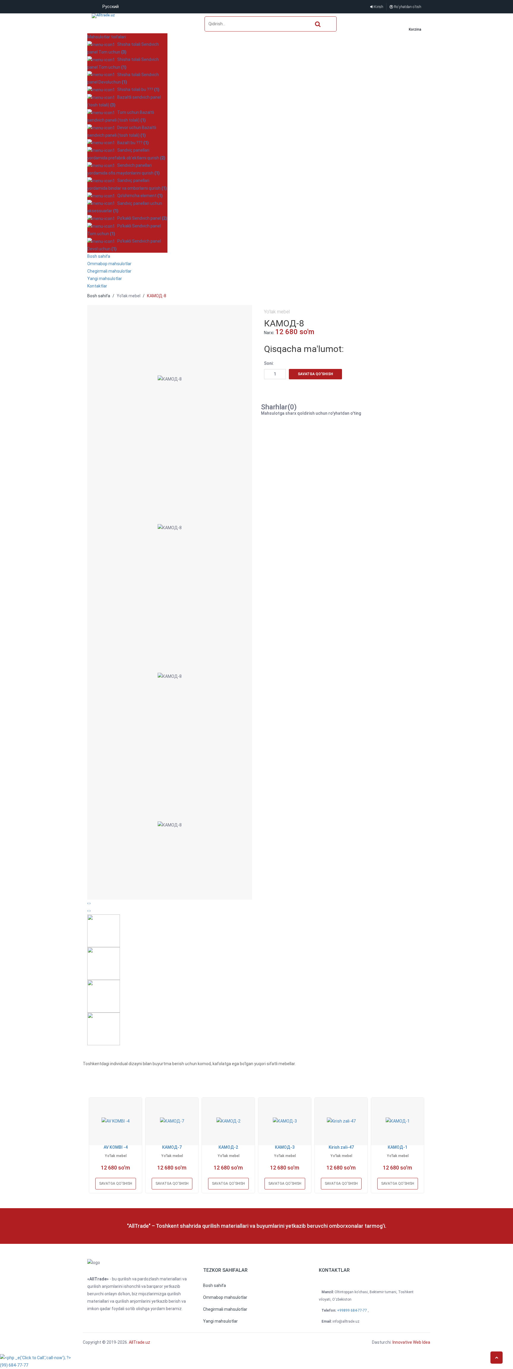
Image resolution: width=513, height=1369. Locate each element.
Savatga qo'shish (315, 374)
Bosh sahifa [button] (98, 256)
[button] (214, 1285)
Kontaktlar (97, 286)
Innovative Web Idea (411, 1342)
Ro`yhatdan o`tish (407, 7)
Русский (110, 6)
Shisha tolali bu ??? (137, 89)
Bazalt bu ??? (132, 142)
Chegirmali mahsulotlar (109, 271)
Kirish (378, 7)
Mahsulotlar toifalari (106, 36)
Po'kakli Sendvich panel (141, 218)
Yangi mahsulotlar (104, 278)
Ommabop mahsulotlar (109, 263)
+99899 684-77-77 (352, 1310)
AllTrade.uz (139, 1342)
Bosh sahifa (98, 295)
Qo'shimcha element (139, 195)
